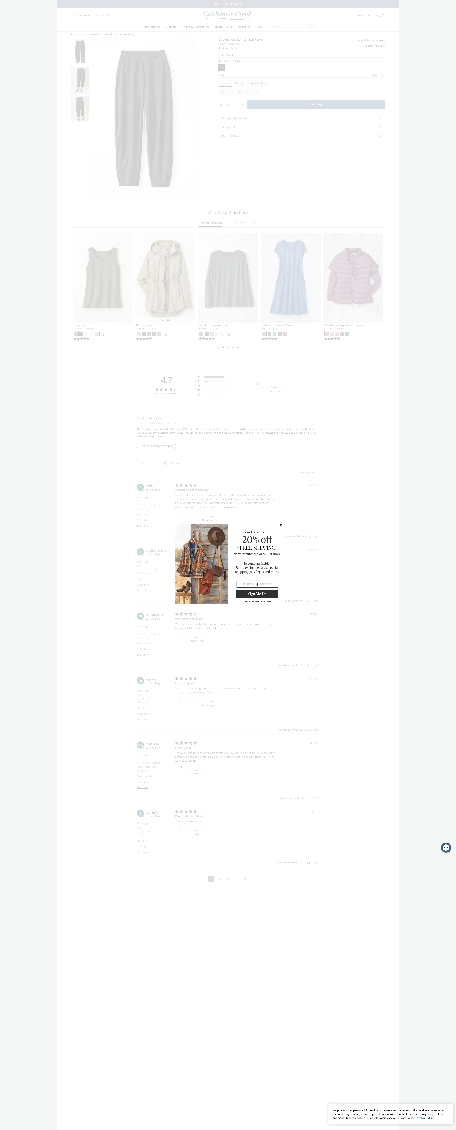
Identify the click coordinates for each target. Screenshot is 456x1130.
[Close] (447, 1108)
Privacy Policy (425, 1117)
